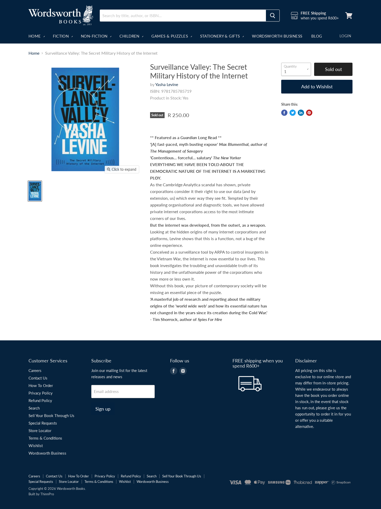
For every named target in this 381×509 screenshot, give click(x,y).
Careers (35, 370)
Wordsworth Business (277, 36)
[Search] (273, 15)
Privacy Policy (41, 393)
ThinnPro (47, 494)
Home (35, 36)
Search (34, 408)
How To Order (41, 385)
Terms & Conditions (45, 438)
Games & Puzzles (170, 36)
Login (345, 36)
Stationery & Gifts (220, 36)
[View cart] (349, 15)
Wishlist (36, 445)
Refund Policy (40, 400)
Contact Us (38, 378)
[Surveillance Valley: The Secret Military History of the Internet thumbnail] (35, 191)
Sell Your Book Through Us (51, 415)
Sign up (102, 409)
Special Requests (43, 423)
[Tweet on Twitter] (293, 113)
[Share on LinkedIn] (301, 113)
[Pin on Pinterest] (309, 113)
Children (129, 36)
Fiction (61, 36)
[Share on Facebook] (284, 113)
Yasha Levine (166, 84)
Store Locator (40, 430)
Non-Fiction (95, 36)
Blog (316, 36)
